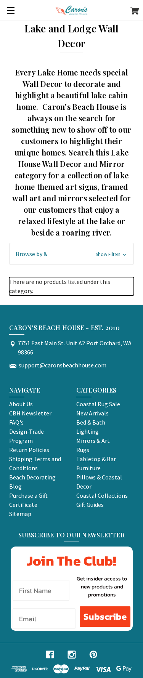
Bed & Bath (90, 422)
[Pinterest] (93, 655)
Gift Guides (90, 504)
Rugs (82, 450)
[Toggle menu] (10, 10)
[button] (71, 254)
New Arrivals (92, 413)
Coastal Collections (102, 495)
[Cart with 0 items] (135, 12)
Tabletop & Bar (96, 459)
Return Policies (29, 450)
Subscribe (105, 616)
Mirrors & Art (93, 440)
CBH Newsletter (30, 413)
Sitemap (20, 514)
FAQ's (16, 422)
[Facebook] (50, 655)
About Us (21, 404)
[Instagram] (72, 655)
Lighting (87, 431)
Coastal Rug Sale (98, 404)
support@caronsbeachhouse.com (62, 365)
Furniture (88, 468)
